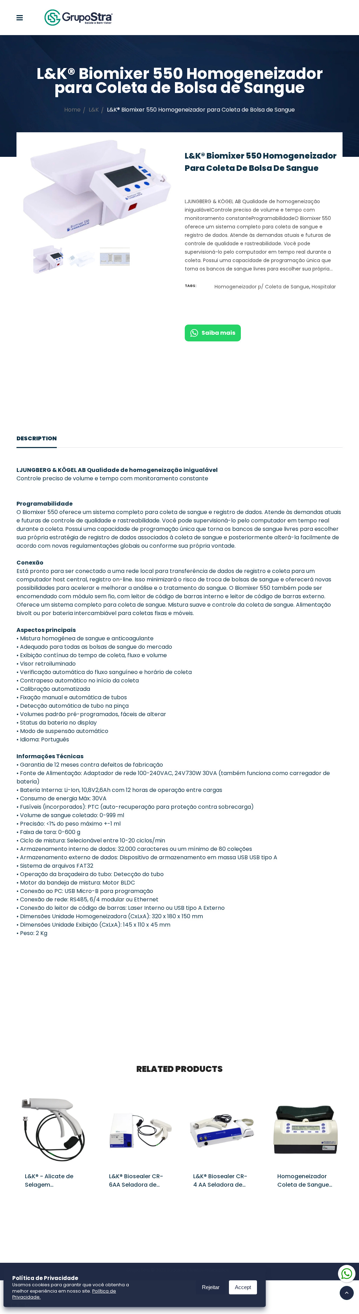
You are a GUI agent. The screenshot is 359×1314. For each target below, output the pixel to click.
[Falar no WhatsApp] (346, 1273)
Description (36, 438)
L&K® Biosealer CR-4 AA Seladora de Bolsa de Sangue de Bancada (221, 1189)
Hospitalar (324, 286)
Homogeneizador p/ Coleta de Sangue (262, 286)
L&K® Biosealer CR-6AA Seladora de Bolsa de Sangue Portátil (136, 1189)
